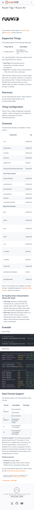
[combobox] (31, 2)
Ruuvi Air (8, 32)
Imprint (21, 496)
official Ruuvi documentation (17, 471)
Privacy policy (14, 496)
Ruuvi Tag (26, 30)
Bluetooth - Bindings (10, 480)
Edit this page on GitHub (19, 476)
